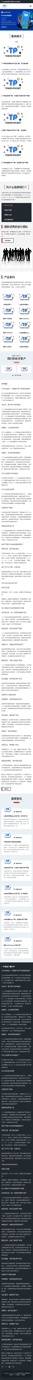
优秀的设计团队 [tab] (8, 205)
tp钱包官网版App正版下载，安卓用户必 (16, 816)
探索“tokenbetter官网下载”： (13, 945)
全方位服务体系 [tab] (8, 219)
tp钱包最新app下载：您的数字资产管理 (15, 919)
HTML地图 (22, 1375)
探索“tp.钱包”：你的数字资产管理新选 (14, 347)
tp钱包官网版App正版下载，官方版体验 (16, 893)
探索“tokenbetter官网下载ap (12, 333)
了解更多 (6, 789)
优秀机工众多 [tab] (8, 215)
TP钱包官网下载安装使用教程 (12, 304)
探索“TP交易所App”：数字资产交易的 (14, 318)
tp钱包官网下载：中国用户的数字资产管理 (16, 868)
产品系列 (9, 277)
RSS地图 (16, 1375)
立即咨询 (8, 241)
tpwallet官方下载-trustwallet (11, 1)
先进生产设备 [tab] (8, 210)
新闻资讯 (16, 798)
